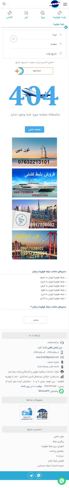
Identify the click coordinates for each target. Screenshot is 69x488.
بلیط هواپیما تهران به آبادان (52, 298)
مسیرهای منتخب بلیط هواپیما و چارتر (49, 271)
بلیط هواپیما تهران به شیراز (53, 281)
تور (26, 17)
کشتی (10, 17)
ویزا (43, 17)
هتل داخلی (59, 436)
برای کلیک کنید (50, 347)
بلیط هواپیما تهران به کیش (53, 286)
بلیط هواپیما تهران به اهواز (53, 290)
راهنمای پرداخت (56, 451)
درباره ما (60, 456)
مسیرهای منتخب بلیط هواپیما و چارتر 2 (48, 307)
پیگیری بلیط (58, 441)
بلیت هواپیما (59, 17)
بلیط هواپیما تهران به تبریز (53, 294)
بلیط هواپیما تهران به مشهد (52, 277)
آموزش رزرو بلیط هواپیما (53, 446)
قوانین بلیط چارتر (56, 461)
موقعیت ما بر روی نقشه (31, 386)
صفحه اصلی (35, 129)
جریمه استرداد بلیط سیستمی (51, 465)
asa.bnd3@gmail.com (47, 357)
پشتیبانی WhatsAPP (48, 391)
